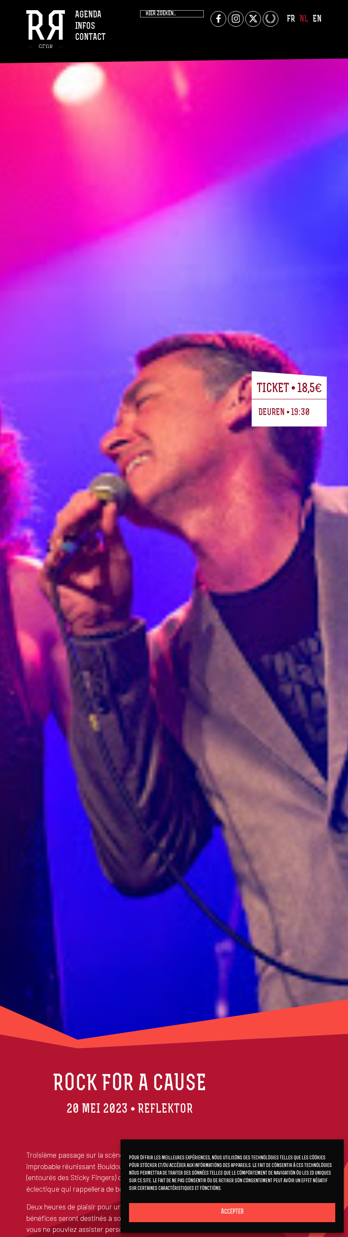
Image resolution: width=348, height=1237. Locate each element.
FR (291, 19)
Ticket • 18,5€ (289, 389)
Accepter (232, 1212)
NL (304, 19)
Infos (85, 26)
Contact (90, 37)
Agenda (88, 15)
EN (317, 19)
